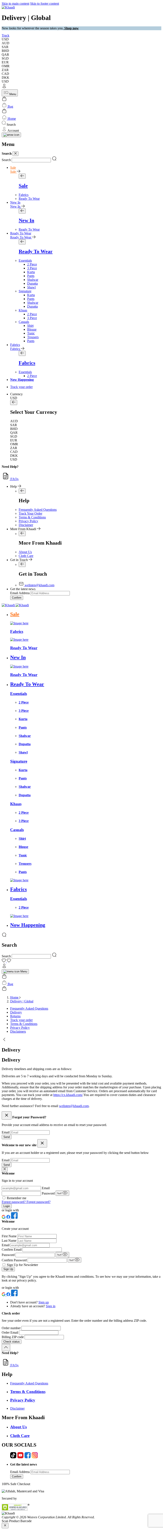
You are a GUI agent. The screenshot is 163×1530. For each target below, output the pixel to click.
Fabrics (15, 345)
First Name (9, 1236)
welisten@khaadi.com (74, 1106)
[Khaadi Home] (8, 7)
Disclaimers (18, 1031)
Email (6, 1132)
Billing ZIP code (13, 1337)
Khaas (23, 310)
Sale (13, 167)
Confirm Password (15, 1260)
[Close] (15, 153)
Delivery (16, 1012)
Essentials (25, 260)
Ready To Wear (20, 233)
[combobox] (31, 160)
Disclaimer (26, 525)
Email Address (20, 593)
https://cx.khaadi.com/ (68, 1095)
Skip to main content (15, 3)
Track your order (21, 1020)
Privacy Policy (28, 521)
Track (5, 35)
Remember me (16, 1198)
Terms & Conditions (32, 517)
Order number (11, 1328)
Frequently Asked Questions (38, 509)
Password (49, 1193)
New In (15, 202)
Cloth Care (26, 556)
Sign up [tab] (43, 1302)
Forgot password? (14, 1202)
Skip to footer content (44, 3)
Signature (25, 291)
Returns (15, 1016)
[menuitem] (23, 195)
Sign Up (8, 1269)
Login (6, 1206)
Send (6, 1137)
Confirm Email (12, 1249)
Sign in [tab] (50, 1306)
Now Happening (22, 379)
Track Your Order (30, 513)
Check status (11, 1341)
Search (6, 160)
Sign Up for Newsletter (22, 1265)
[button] (81, 86)
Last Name (9, 1240)
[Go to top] (6, 1347)
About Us (25, 552)
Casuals (24, 322)
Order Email (10, 1332)
